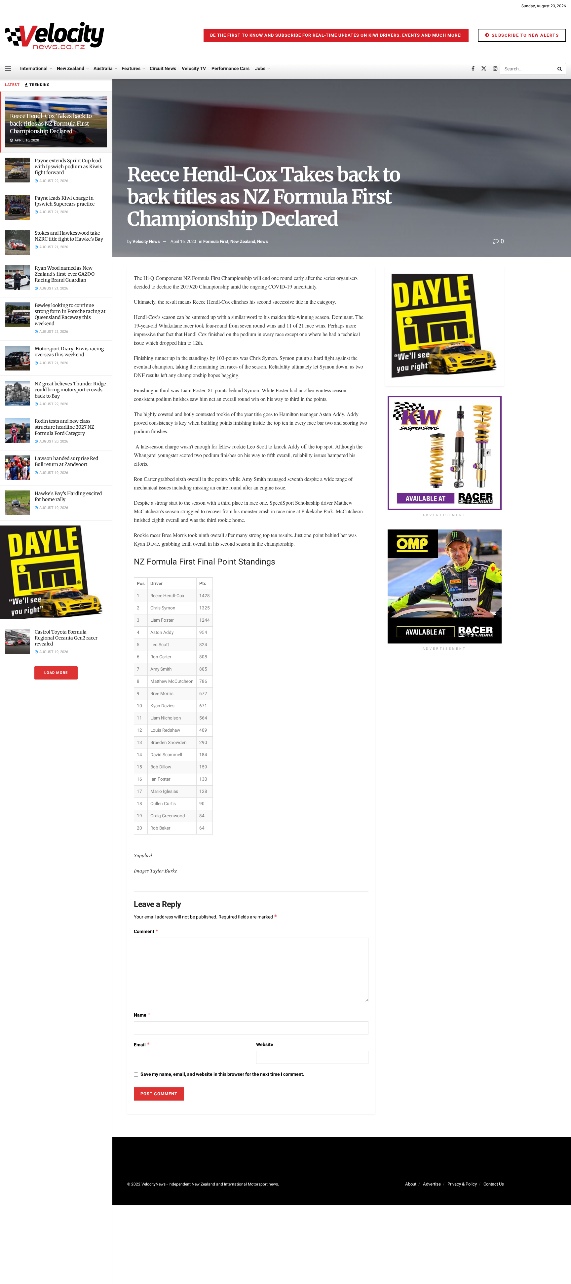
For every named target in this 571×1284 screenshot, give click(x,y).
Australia (103, 68)
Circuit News (163, 68)
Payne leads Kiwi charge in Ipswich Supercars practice (65, 201)
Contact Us (493, 1184)
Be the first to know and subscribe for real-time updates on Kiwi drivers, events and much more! (336, 35)
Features (131, 68)
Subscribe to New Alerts (524, 35)
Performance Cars (230, 68)
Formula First (215, 241)
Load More (56, 673)
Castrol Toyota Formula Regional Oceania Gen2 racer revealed (66, 638)
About (410, 1184)
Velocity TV (194, 68)
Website (264, 1044)
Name (142, 1015)
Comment (146, 931)
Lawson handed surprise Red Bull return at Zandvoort (66, 461)
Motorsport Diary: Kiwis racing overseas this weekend (69, 352)
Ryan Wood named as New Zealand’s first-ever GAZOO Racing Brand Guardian (65, 274)
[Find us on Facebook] (473, 68)
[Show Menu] (8, 68)
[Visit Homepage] (54, 35)
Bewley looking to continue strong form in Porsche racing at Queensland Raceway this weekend (70, 314)
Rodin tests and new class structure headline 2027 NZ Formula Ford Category (64, 427)
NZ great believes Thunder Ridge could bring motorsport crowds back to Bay (70, 390)
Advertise (432, 1184)
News (262, 241)
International (34, 68)
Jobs (260, 68)
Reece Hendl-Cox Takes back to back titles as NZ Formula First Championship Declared (51, 123)
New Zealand (70, 68)
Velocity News (146, 241)
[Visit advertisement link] (56, 571)
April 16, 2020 (183, 241)
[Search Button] (560, 69)
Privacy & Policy (462, 1184)
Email (142, 1044)
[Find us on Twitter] (483, 68)
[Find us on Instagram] (495, 68)
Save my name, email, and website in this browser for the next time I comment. (222, 1074)
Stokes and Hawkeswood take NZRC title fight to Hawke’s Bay (69, 236)
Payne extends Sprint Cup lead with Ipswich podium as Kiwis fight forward (68, 166)
